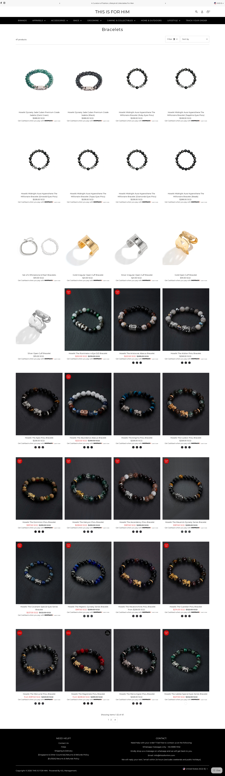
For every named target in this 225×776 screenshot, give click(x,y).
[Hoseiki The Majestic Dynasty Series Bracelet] (88, 573)
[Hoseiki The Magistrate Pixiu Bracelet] (88, 660)
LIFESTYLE (172, 20)
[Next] (165, 3)
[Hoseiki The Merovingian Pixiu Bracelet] (137, 660)
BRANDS (22, 20)
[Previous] (60, 3)
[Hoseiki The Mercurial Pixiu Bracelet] (39, 660)
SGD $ (219, 3)
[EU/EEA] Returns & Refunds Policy (63, 758)
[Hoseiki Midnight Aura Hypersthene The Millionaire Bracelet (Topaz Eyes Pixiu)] (88, 160)
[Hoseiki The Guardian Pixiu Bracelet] (185, 573)
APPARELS (37, 20)
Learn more (57, 121)
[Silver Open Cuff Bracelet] (39, 319)
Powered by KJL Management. (63, 770)
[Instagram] (4, 3)
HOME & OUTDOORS (151, 20)
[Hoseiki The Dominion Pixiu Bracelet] (39, 488)
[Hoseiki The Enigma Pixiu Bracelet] (137, 404)
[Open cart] (208, 12)
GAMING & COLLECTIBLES (120, 20)
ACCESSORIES (58, 20)
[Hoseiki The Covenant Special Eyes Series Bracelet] (39, 573)
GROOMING (93, 20)
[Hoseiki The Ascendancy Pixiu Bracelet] (137, 488)
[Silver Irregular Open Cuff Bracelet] (137, 241)
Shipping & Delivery (64, 751)
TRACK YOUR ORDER (196, 20)
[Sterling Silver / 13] (140, 447)
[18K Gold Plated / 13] (133, 362)
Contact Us (63, 743)
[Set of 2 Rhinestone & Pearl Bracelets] (39, 241)
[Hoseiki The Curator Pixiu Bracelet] (185, 404)
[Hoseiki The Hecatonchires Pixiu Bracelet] (137, 573)
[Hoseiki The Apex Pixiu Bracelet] (39, 404)
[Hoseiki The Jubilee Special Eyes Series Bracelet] (185, 660)
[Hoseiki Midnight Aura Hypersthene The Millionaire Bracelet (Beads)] (185, 160)
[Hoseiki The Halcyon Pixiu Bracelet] (88, 488)
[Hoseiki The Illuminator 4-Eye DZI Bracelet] (88, 319)
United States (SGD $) (196, 769)
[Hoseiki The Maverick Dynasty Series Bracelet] (185, 488)
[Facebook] (1, 3)
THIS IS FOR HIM (112, 11)
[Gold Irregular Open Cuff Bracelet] (88, 241)
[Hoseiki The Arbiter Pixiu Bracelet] (185, 319)
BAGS (76, 20)
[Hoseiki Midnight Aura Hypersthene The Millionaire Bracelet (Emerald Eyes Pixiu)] (39, 160)
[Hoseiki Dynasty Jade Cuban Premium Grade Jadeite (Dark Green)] (39, 78)
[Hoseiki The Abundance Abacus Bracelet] (88, 404)
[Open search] (196, 12)
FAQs (63, 747)
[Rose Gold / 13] (137, 362)
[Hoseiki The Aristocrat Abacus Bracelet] (137, 319)
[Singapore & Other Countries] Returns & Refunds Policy (63, 755)
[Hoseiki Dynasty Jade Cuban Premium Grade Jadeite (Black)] (88, 78)
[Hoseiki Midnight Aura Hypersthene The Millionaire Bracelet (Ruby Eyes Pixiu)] (137, 78)
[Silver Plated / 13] (140, 362)
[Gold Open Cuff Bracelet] (185, 241)
